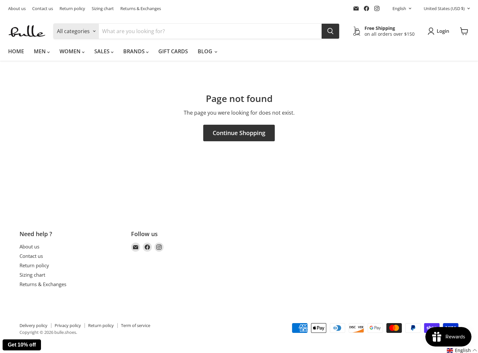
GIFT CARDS (173, 51)
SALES (102, 51)
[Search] (330, 31)
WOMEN (71, 51)
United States (444, 8)
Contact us (42, 8)
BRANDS (134, 51)
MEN (40, 51)
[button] (462, 350)
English (399, 8)
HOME (16, 51)
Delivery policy (33, 325)
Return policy (72, 8)
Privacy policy (68, 325)
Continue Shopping (239, 133)
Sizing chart (103, 8)
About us (17, 8)
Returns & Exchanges (140, 8)
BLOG (206, 51)
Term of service (135, 325)
